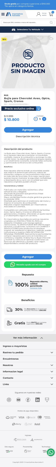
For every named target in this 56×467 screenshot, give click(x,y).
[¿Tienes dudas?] (51, 452)
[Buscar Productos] (51, 22)
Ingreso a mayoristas (15, 346)
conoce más (36, 288)
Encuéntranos (11, 359)
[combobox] (28, 22)
